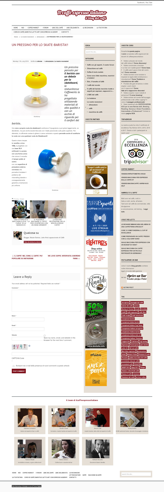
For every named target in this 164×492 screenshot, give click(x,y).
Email (14, 325)
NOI (22, 28)
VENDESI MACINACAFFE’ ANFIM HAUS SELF (135, 184)
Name (14, 316)
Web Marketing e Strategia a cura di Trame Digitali (26, 486)
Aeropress (125, 302)
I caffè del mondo (93, 85)
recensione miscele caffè (130, 361)
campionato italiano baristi (131, 332)
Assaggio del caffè (137, 302)
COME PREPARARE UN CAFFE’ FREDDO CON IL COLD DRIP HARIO (135, 237)
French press (134, 345)
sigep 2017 (135, 367)
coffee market (33, 28)
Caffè (123, 312)
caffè (90, 108)
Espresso (125, 345)
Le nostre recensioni (27, 37)
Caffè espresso (132, 312)
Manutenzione (141, 351)
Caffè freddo (126, 315)
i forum (45, 28)
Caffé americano (137, 315)
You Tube (149, 3)
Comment (15, 288)
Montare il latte (132, 354)
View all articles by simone (32, 242)
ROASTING (138, 364)
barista (136, 306)
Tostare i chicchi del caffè (130, 371)
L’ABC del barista (73, 28)
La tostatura (102, 28)
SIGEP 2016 (126, 367)
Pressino (16, 199)
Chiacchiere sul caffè (95, 68)
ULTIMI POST (128, 287)
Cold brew (134, 341)
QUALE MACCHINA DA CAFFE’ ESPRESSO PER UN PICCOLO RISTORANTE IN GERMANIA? (132, 250)
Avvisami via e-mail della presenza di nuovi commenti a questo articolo (42, 365)
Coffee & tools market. (95, 72)
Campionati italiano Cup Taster (132, 325)
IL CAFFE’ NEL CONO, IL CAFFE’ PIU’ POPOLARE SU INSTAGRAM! (27, 257)
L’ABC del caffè (57, 28)
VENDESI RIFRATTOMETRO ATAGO (133, 174)
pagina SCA (130, 113)
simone (39, 61)
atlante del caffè (127, 306)
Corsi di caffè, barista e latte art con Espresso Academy (36, 32)
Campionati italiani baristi (130, 322)
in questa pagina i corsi (130, 52)
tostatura (136, 374)
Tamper (22, 199)
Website (14, 335)
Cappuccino (126, 341)
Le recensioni (88, 28)
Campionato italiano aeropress (132, 328)
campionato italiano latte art (131, 335)
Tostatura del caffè (128, 377)
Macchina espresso (128, 351)
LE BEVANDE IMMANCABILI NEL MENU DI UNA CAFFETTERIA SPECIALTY (135, 225)
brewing (144, 309)
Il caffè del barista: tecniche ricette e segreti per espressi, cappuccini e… (100, 90)
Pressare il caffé (144, 354)
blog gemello (136, 266)
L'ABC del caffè (92, 94)
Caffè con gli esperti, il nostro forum (100, 65)
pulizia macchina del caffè (138, 358)
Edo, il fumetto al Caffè (95, 81)
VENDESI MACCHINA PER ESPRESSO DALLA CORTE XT (134, 178)
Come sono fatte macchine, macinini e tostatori (100, 76)
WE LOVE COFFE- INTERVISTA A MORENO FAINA (64, 257)
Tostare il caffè (127, 374)
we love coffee (141, 377)
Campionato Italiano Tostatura (132, 338)
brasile (137, 309)
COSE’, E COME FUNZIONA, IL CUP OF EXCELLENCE (134, 231)
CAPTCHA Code (18, 358)
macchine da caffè (95, 112)
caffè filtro (142, 312)
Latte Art (125, 348)
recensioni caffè (127, 364)
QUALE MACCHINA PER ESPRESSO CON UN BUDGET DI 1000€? (135, 243)
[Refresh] (29, 345)
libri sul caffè (133, 348)
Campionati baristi (128, 319)
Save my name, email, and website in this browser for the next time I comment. (59, 338)
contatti (65, 32)
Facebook (140, 3)
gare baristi (144, 345)
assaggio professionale (136, 102)
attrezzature (40, 37)
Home (16, 28)
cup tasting (143, 341)
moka (124, 354)
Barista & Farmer (128, 309)
